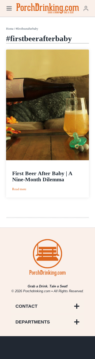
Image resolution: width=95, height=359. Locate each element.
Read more (19, 189)
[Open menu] (9, 8)
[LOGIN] (86, 8)
